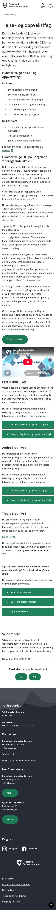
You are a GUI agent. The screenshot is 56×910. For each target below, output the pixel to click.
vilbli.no (6, 150)
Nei (35, 677)
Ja (21, 677)
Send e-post (8, 754)
